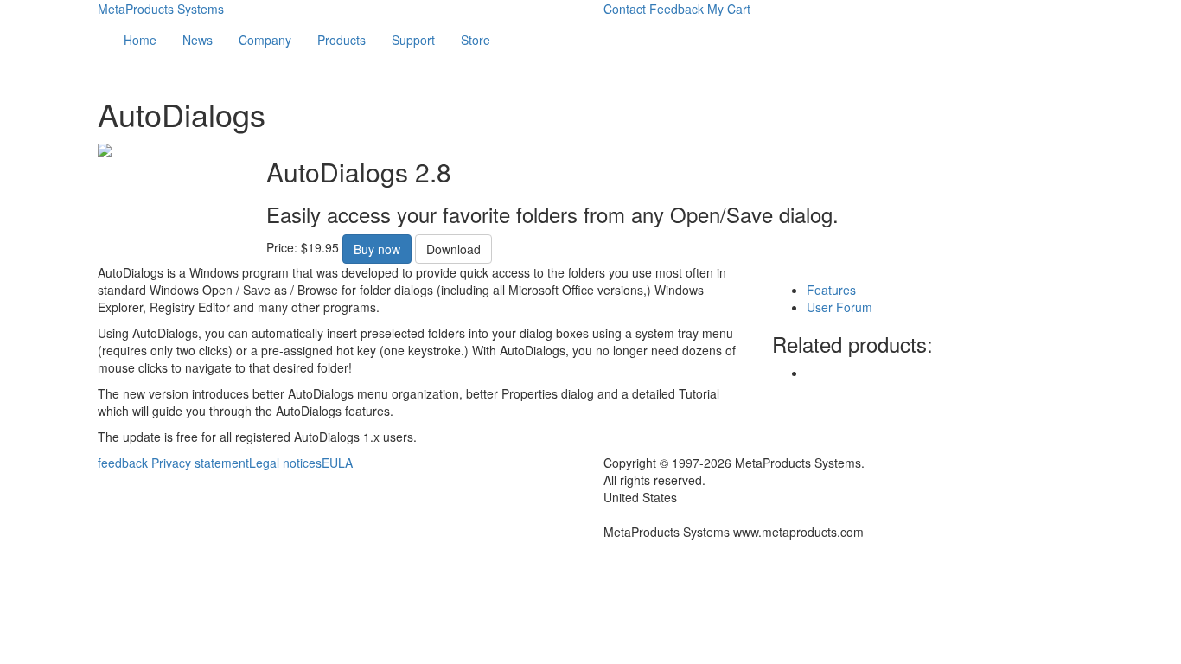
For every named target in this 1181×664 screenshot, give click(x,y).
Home (140, 39)
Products (341, 39)
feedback (123, 462)
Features (831, 289)
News (197, 39)
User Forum (839, 307)
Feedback (676, 8)
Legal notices (285, 462)
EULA (337, 462)
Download (453, 249)
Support (413, 39)
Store (475, 39)
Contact (624, 8)
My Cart (728, 8)
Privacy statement (200, 462)
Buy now (377, 249)
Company (265, 39)
